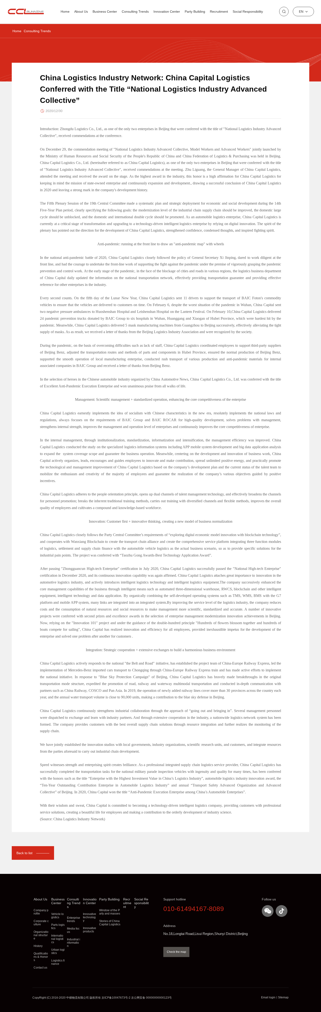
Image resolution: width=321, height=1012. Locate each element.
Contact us (40, 967)
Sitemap (283, 997)
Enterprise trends (73, 919)
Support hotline (174, 899)
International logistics (57, 939)
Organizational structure (41, 935)
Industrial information (73, 943)
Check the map (176, 952)
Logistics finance (58, 962)
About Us (81, 11)
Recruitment (219, 11)
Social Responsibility (248, 11)
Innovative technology (89, 917)
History (38, 946)
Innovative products (89, 929)
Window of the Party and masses (109, 912)
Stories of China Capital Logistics (109, 922)
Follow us (269, 899)
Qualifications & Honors (41, 957)
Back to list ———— (32, 853)
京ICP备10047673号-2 (116, 997)
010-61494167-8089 (193, 908)
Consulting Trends (37, 31)
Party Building (195, 11)
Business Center (105, 11)
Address (169, 926)
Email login (268, 997)
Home (16, 31)
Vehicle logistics (57, 915)
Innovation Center (166, 11)
